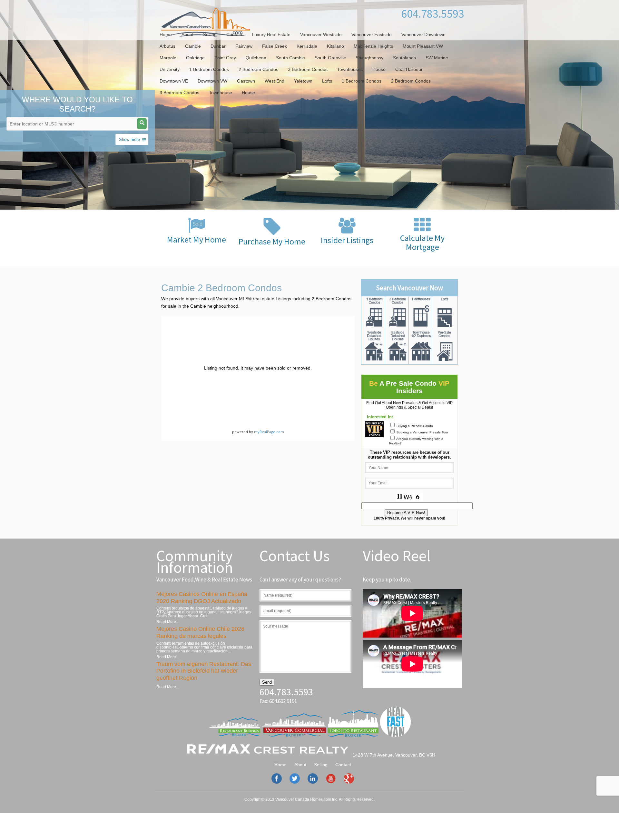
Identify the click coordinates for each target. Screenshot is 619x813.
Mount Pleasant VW (423, 46)
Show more (129, 139)
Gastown (246, 81)
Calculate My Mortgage (422, 242)
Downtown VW (212, 81)
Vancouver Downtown (423, 34)
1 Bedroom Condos (209, 69)
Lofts (327, 81)
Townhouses (350, 69)
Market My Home (196, 239)
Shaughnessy (369, 57)
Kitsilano (335, 46)
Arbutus (167, 46)
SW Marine (437, 57)
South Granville (330, 57)
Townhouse (220, 92)
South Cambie (290, 57)
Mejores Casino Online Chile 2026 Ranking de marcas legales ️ (200, 632)
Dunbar (218, 46)
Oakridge (195, 57)
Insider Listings (347, 240)
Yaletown (303, 81)
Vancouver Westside (321, 34)
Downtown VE (174, 81)
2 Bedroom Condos (258, 69)
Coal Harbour (409, 69)
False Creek (274, 46)
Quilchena (256, 57)
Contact (234, 34)
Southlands (404, 57)
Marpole (168, 57)
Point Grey (225, 57)
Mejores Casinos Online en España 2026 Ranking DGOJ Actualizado (201, 597)
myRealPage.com (269, 431)
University (170, 69)
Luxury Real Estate (271, 34)
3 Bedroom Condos (308, 69)
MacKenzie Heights (373, 46)
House (379, 69)
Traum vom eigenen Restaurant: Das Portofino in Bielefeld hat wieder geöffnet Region (203, 671)
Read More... (167, 622)
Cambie (193, 46)
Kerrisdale (307, 46)
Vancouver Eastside (371, 34)
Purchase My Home (272, 241)
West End (274, 81)
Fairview (243, 46)
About (187, 34)
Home (166, 34)
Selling (210, 34)
